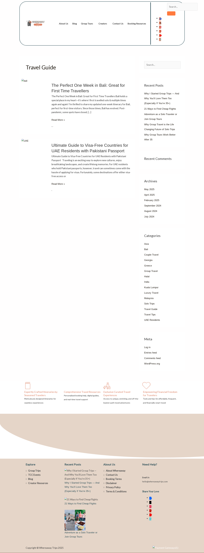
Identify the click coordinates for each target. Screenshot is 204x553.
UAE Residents (152, 320)
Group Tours (87, 23)
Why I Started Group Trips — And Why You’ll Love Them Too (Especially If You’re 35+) (161, 98)
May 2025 (149, 189)
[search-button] (171, 13)
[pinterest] (160, 30)
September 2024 (152, 205)
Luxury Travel (151, 293)
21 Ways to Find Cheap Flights (160, 109)
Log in (147, 347)
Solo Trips (149, 303)
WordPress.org (152, 363)
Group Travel (151, 271)
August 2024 (150, 211)
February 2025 (151, 200)
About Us (63, 23)
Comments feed (152, 358)
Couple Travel (151, 254)
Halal (146, 276)
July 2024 (149, 216)
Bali (146, 249)
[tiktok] (160, 39)
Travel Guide (150, 309)
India (146, 282)
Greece (148, 265)
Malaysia (148, 298)
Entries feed (150, 352)
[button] (87, 23)
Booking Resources (137, 23)
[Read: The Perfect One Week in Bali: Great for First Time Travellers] (24, 81)
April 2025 (149, 195)
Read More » (58, 120)
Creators (103, 23)
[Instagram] (160, 26)
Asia (146, 244)
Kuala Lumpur (151, 287)
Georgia (148, 260)
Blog (74, 23)
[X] (160, 22)
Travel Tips (150, 314)
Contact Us (118, 23)
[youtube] (160, 35)
